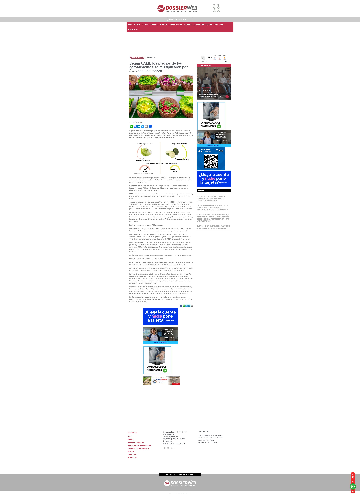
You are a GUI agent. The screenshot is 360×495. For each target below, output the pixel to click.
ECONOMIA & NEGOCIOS (150, 25)
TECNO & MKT (218, 25)
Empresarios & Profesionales (171, 25)
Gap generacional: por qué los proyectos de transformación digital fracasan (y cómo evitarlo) (211, 94)
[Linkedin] (164, 448)
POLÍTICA (209, 25)
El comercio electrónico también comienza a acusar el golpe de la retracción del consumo (211, 199)
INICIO (130, 25)
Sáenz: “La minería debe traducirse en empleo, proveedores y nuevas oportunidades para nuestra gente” (212, 208)
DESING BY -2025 (180, 493)
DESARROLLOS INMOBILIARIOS (194, 25)
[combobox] (180, 19)
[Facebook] (168, 448)
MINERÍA (137, 25)
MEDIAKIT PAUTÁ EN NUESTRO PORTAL (180, 474)
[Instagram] (171, 448)
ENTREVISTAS (133, 29)
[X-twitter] (175, 448)
